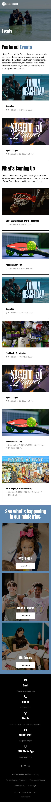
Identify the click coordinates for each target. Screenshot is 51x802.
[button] (47, 4)
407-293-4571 (25, 708)
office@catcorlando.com (25, 691)
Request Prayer (25, 741)
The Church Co (25, 797)
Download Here (25, 757)
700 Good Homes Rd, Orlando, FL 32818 (25, 724)
